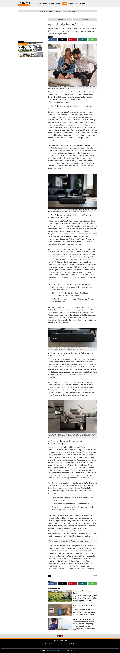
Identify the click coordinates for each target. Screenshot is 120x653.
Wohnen (70, 3)
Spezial (75, 647)
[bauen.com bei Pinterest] (62, 636)
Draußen (58, 3)
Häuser (39, 3)
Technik (64, 3)
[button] (52, 39)
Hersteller (82, 3)
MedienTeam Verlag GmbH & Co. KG (57, 650)
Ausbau (51, 3)
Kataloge (85, 19)
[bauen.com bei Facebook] (58, 636)
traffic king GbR (76, 650)
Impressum (55, 640)
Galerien (60, 19)
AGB (66, 640)
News (76, 3)
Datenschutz (61, 640)
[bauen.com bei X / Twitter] (60, 636)
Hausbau (45, 3)
